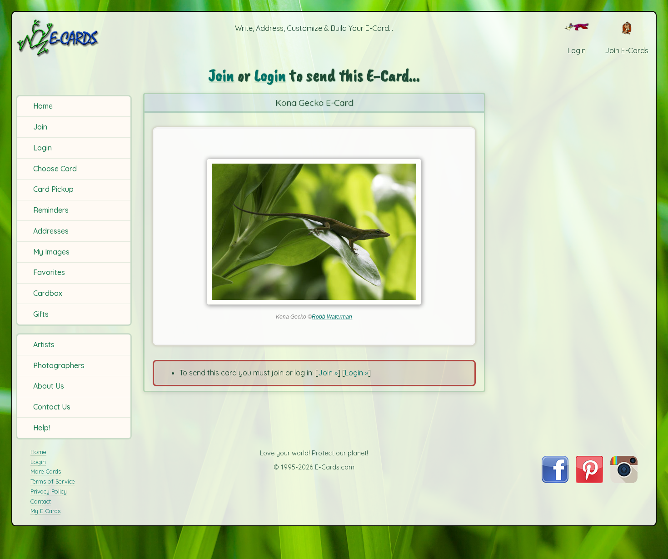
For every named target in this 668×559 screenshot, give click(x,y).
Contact (40, 501)
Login (42, 147)
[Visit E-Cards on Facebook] (555, 480)
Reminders (51, 210)
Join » (328, 372)
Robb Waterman (332, 317)
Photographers (59, 365)
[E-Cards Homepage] (73, 38)
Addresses (51, 230)
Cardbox (47, 293)
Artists (44, 344)
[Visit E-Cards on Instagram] (624, 480)
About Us (48, 385)
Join (40, 126)
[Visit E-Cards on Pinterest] (589, 480)
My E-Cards (45, 510)
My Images (51, 251)
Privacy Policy (48, 491)
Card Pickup (53, 189)
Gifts (41, 314)
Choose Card (55, 168)
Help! (41, 427)
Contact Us (51, 406)
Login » (356, 372)
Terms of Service (52, 481)
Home (43, 105)
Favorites (49, 272)
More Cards (45, 471)
